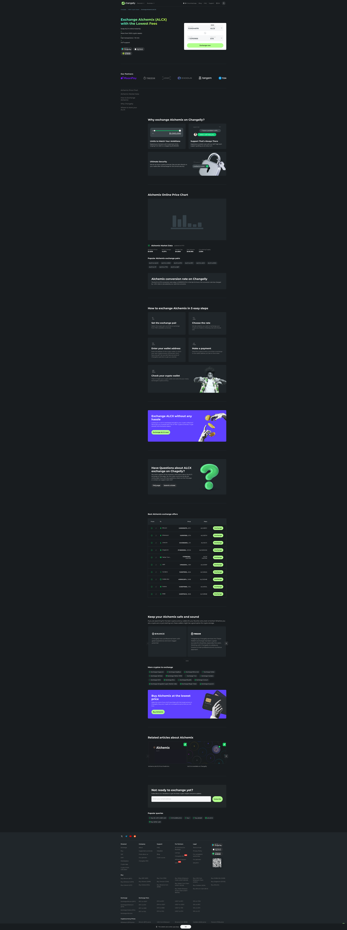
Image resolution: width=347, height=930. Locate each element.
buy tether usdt (155, 822)
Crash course (161, 857)
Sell (122, 854)
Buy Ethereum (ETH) (127, 882)
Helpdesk (160, 851)
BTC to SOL (142, 911)
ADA (189, 572)
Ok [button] (186, 927)
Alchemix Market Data (130, 94)
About (141, 847)
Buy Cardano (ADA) (199, 885)
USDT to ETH (179, 911)
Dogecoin (165, 550)
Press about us (143, 854)
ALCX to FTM (163, 267)
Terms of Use (197, 847)
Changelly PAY (179, 856)
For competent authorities (198, 855)
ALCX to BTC (189, 263)
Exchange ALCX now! (161, 432)
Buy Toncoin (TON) (163, 881)
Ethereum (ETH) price (127, 922)
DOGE (189, 550)
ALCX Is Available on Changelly (197, 766)
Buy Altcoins (215, 885)
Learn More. (176, 926)
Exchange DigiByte (174, 672)
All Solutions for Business (180, 848)
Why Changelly (127, 104)
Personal (140, 3)
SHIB (189, 579)
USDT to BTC (179, 901)
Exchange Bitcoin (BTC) (128, 901)
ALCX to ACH (200, 263)
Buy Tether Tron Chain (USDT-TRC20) (182, 884)
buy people (197, 818)
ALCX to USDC (166, 263)
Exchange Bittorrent (191, 672)
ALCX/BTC (204, 528)
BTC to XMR (142, 908)
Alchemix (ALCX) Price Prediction (158, 766)
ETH (189, 535)
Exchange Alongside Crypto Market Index (163, 684)
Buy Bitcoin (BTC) (126, 878)
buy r (187, 818)
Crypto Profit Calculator (125, 868)
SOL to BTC (196, 904)
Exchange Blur (169, 680)
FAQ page (156, 485)
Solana (164, 586)
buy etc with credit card (157, 818)
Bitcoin (164, 528)
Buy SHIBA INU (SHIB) (218, 878)
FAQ (205, 3)
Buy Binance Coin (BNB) (162, 886)
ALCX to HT (152, 267)
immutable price (175, 818)
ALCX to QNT (175, 267)
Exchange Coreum (201, 680)
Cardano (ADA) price (199, 922)
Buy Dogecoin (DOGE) (218, 881)
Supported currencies (145, 851)
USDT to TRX (179, 908)
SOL (189, 587)
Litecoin (164, 542)
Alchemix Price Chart (129, 90)
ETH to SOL (160, 911)
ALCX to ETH (178, 263)
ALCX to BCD (212, 263)
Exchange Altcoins (126, 913)
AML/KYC (196, 863)
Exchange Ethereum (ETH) (127, 905)
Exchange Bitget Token (188, 684)
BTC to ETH (142, 905)
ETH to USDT (161, 904)
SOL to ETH (196, 908)
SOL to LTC (196, 911)
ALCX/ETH (204, 535)
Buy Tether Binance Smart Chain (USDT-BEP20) (181, 890)
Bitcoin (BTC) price (145, 922)
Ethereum (165, 535)
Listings (177, 853)
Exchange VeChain (156, 676)
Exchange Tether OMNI (174, 676)
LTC (189, 543)
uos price (209, 818)
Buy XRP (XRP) (143, 878)
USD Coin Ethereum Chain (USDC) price (163, 923)
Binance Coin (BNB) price (181, 923)
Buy (122, 851)
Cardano (165, 572)
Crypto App (124, 864)
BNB (163, 594)
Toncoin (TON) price (217, 922)
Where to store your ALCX (129, 109)
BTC (189, 528)
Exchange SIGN (155, 680)
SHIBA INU (165, 579)
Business (150, 3)
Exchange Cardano (206, 676)
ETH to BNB (160, 908)
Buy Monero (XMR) (145, 881)
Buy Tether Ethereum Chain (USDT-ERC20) (182, 879)
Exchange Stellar (208, 672)
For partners (197, 859)
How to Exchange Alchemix (128, 99)
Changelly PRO (143, 861)
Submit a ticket (169, 485)
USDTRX (188, 558)
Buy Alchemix (158, 712)
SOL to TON (197, 901)
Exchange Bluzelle (184, 680)
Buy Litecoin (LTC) (126, 885)
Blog (200, 3)
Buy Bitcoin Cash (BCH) (200, 889)
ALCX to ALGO (153, 263)
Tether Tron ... (166, 557)
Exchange (218, 528)
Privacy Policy (197, 851)
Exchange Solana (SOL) (128, 910)
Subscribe (217, 799)
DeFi (122, 857)
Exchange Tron (191, 676)
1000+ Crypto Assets (133, 9)
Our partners (143, 857)
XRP (163, 564)
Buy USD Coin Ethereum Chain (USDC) (198, 880)
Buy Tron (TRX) (161, 878)
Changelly (123, 9)
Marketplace (124, 861)
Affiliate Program (180, 859)
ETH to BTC (160, 901)
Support (211, 3)
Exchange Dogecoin (156, 672)
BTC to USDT (143, 901)
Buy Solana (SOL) (144, 885)
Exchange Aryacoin (207, 684)
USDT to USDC (179, 904)
